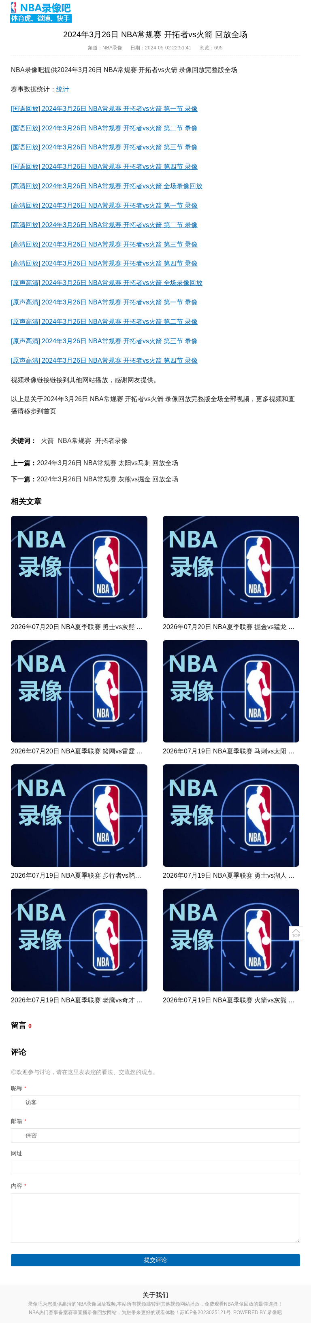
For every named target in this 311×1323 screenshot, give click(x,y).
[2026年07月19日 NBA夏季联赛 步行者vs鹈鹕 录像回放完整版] (79, 815)
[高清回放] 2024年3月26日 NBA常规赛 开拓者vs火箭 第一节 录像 (104, 205)
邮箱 (18, 1121)
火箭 (47, 440)
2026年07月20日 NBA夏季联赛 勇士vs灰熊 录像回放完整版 (96, 626)
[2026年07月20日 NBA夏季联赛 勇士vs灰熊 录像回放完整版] (79, 567)
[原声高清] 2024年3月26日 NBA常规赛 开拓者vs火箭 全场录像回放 (106, 282)
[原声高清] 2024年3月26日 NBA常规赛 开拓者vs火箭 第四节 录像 (104, 360)
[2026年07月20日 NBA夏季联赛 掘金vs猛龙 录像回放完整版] (231, 567)
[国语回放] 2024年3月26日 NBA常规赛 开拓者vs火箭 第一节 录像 (104, 108)
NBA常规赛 (74, 440)
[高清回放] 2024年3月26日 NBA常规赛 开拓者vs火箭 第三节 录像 (104, 244)
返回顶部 (296, 933)
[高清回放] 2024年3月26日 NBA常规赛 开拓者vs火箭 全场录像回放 (106, 186)
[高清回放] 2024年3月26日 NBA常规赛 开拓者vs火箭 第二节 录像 (104, 224)
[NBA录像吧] (41, 12)
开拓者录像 (111, 440)
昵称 (18, 1088)
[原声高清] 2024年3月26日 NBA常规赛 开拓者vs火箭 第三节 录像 (104, 341)
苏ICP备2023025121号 (205, 1312)
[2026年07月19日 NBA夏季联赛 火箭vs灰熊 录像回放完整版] (231, 940)
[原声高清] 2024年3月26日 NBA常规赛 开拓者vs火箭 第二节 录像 (104, 321)
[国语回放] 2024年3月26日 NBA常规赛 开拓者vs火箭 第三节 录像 (104, 147)
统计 (62, 89)
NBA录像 (112, 48)
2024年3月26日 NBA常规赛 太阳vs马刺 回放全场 (107, 462)
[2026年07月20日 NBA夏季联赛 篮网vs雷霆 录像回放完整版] (79, 691)
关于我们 (155, 1294)
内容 (18, 1186)
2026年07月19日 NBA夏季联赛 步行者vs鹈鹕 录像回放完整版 (99, 875)
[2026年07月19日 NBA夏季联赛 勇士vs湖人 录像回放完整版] (231, 815)
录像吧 (274, 1312)
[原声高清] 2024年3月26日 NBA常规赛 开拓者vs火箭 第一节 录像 (104, 302)
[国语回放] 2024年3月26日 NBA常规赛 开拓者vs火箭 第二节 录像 (104, 128)
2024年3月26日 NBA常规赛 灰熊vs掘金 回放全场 (107, 479)
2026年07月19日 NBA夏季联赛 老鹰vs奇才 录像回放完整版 (96, 1000)
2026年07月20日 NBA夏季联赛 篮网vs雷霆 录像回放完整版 (96, 751)
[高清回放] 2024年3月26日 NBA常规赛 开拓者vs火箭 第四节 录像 (104, 263)
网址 (16, 1153)
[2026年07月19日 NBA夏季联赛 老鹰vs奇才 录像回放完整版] (79, 940)
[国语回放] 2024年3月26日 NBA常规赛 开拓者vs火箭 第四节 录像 (104, 166)
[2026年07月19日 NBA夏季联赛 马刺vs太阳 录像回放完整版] (231, 691)
